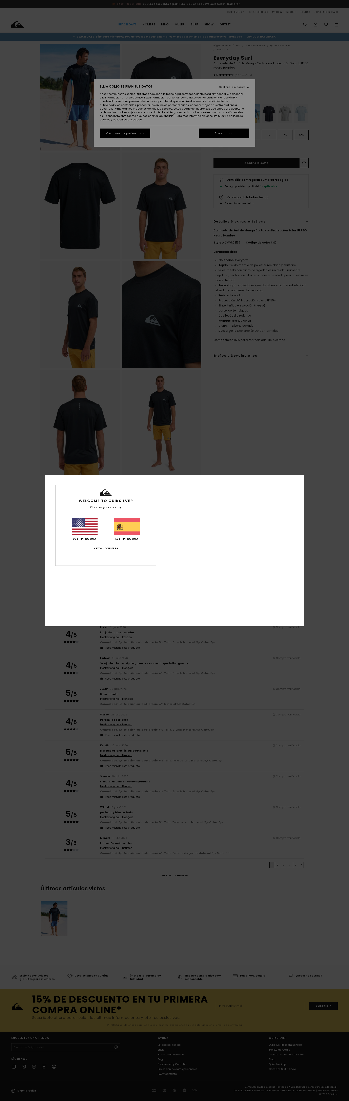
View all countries (106, 548)
